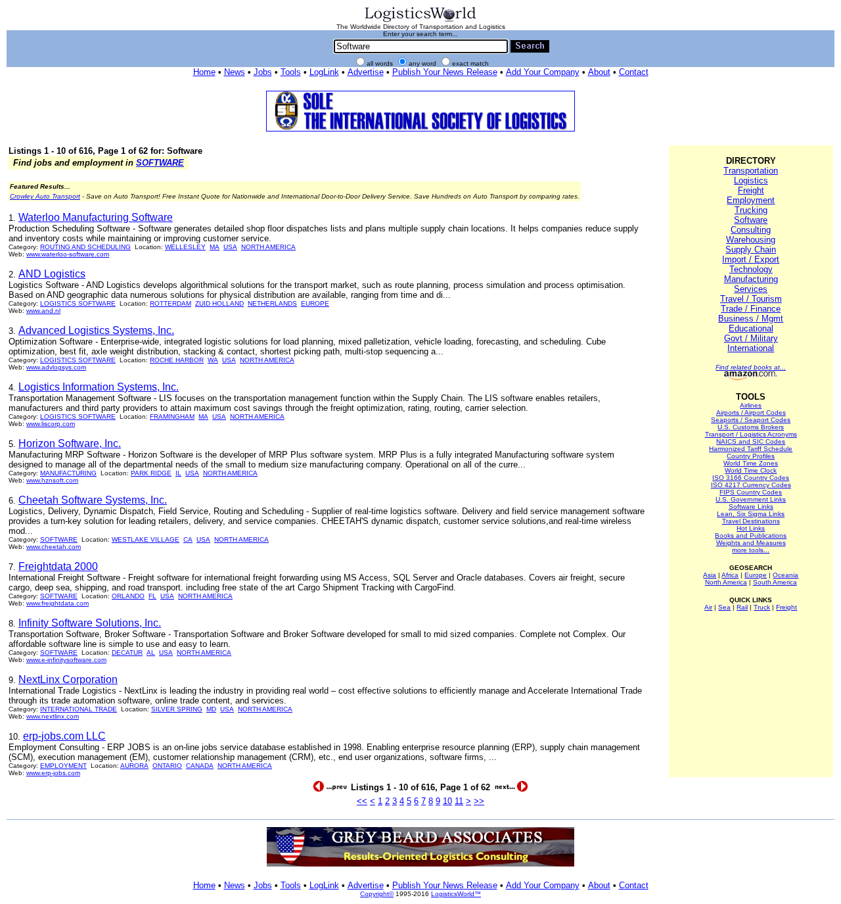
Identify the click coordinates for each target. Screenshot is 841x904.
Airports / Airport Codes (751, 412)
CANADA (200, 765)
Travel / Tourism (751, 299)
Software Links (751, 506)
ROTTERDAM (170, 303)
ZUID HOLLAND (219, 303)
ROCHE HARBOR (177, 360)
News (234, 72)
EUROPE (315, 303)
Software (750, 220)
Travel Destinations (751, 521)
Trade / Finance (751, 309)
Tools (291, 72)
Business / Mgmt (750, 318)
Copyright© (377, 893)
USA (230, 246)
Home (204, 72)
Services (750, 289)
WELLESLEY (185, 246)
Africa (730, 575)
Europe (755, 575)
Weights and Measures (751, 542)
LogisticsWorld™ (456, 893)
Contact (633, 72)
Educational (751, 328)
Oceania (785, 575)
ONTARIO (167, 765)
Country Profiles (751, 456)
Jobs (263, 72)
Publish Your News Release (444, 72)
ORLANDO (128, 596)
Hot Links (751, 528)
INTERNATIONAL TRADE (78, 709)
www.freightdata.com (57, 603)
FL (152, 596)
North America (726, 582)
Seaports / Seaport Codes (750, 419)
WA (213, 360)
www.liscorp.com (50, 423)
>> (479, 801)
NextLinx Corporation (68, 679)
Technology (751, 269)
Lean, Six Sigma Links (750, 513)
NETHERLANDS (272, 303)
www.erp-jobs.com (53, 772)
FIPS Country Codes (750, 492)
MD (211, 709)
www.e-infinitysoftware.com (66, 659)
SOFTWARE (160, 163)
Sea (724, 607)
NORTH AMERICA (268, 246)
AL (151, 652)
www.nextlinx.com (52, 716)
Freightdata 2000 (58, 566)
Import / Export (750, 259)
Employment (751, 200)
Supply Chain (750, 249)
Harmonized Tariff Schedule (750, 448)
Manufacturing (751, 279)
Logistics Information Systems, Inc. (98, 387)
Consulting (751, 230)
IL (178, 473)
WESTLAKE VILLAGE (145, 539)
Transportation (750, 171)
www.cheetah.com (53, 546)
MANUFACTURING (68, 473)
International (750, 348)
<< (362, 801)
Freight (751, 190)
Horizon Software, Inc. (69, 443)
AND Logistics (51, 273)
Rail (742, 607)
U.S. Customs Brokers (750, 427)
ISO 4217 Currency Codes (751, 484)
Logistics (751, 180)
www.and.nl (43, 310)
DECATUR (127, 652)
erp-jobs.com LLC (64, 736)
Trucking (751, 210)
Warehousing (750, 240)
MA (214, 246)
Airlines (750, 405)
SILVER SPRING (176, 709)
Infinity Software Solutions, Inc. (89, 623)
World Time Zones (750, 463)
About (599, 72)
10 (447, 801)
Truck (762, 607)
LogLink (324, 72)
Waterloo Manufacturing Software (95, 217)
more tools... (750, 550)
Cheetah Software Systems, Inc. (92, 500)
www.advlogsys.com (56, 367)
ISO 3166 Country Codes (750, 477)
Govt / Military (751, 338)
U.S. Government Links (751, 499)
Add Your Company (543, 72)
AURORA (134, 765)
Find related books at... (751, 367)
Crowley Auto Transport (45, 196)
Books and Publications (750, 535)
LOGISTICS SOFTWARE (78, 303)
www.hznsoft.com (52, 480)
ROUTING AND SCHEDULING (85, 246)
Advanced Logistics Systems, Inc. (96, 330)
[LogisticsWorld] (420, 20)
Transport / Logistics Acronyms (751, 434)
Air (708, 607)
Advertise (366, 72)
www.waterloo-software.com (67, 254)
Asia (709, 575)
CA (188, 539)
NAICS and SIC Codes (750, 441)
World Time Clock (751, 470)
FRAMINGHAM (172, 416)
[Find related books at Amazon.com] (751, 377)
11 (459, 801)
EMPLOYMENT (63, 765)
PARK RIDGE (151, 473)
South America (775, 582)
